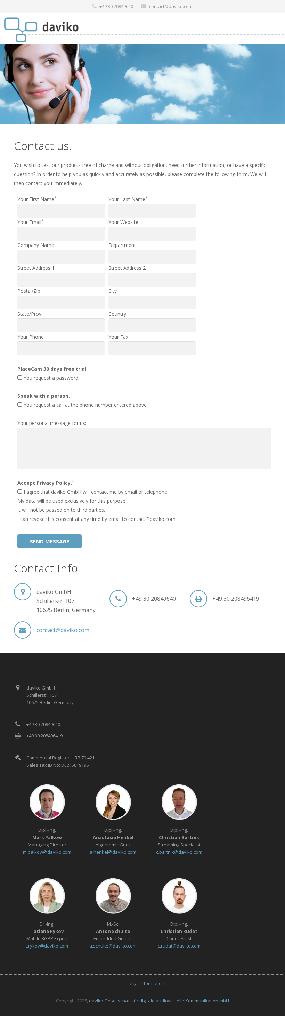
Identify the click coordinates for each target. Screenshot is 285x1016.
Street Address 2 (127, 268)
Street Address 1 (36, 268)
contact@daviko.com (171, 6)
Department (122, 245)
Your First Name (36, 199)
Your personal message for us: (51, 423)
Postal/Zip (28, 291)
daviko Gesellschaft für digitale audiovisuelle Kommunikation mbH (159, 1001)
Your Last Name (127, 199)
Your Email (30, 222)
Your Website (123, 222)
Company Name (35, 245)
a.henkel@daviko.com (113, 852)
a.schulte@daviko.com (113, 946)
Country (117, 314)
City (112, 291)
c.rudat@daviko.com (179, 946)
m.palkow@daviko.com (47, 852)
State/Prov (29, 314)
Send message (49, 541)
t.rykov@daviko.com (47, 946)
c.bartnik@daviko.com (179, 852)
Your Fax (118, 336)
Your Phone (30, 336)
